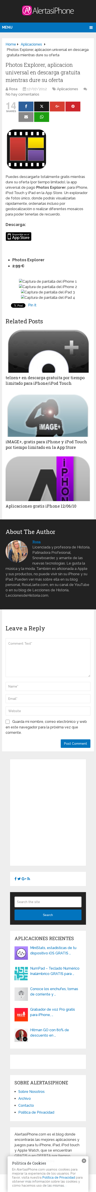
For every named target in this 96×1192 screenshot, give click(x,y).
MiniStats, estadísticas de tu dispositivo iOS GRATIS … (53, 950)
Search (48, 915)
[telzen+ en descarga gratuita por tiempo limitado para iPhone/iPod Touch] (48, 350)
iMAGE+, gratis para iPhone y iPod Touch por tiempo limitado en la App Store (46, 444)
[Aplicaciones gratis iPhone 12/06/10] (48, 478)
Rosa (13, 89)
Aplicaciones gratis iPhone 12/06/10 (41, 506)
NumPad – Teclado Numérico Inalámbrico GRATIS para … (54, 971)
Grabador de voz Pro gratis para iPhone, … (52, 1012)
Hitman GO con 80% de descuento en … (49, 1032)
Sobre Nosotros (31, 1092)
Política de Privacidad (36, 1112)
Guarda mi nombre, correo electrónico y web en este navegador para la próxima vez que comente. (46, 727)
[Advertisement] (48, 812)
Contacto (26, 1105)
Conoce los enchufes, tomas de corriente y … (54, 991)
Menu (7, 27)
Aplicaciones (67, 89)
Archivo (24, 1098)
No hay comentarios (22, 94)
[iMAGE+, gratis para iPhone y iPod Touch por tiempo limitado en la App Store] (48, 414)
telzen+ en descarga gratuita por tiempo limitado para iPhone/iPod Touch (45, 380)
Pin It (32, 305)
